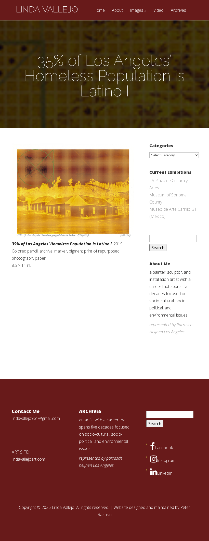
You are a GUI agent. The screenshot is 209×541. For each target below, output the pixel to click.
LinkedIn (164, 473)
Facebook (164, 447)
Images (136, 10)
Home (99, 10)
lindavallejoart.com (28, 459)
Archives (178, 10)
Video (158, 10)
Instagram (166, 460)
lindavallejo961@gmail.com (36, 418)
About (117, 10)
